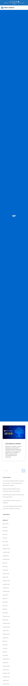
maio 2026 (5, 534)
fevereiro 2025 (6, 573)
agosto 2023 (5, 638)
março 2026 (5, 541)
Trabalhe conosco (20, 3)
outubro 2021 (6, 680)
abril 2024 (5, 609)
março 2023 (5, 655)
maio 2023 (5, 648)
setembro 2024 (6, 591)
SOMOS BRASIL (6, 3)
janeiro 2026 (5, 545)
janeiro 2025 (5, 577)
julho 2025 (5, 563)
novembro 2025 (6, 552)
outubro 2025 (6, 556)
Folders (14, 3)
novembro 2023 (6, 627)
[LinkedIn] (16, 1)
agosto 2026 (5, 524)
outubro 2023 (6, 630)
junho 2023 (5, 645)
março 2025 (5, 570)
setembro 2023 (6, 634)
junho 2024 (5, 602)
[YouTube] (18, 1)
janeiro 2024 (5, 620)
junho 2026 (5, 531)
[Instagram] (14, 1)
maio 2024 (5, 605)
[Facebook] (12, 1)
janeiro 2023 (5, 662)
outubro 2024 (6, 588)
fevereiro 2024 (6, 616)
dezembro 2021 (6, 673)
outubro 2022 (6, 670)
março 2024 (5, 613)
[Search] (23, 470)
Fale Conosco (12, 3)
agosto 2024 (5, 595)
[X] (10, 1)
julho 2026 (5, 527)
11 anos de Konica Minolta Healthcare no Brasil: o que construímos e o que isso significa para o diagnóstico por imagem (13, 483)
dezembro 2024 (6, 581)
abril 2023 (5, 652)
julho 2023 (5, 641)
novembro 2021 (6, 677)
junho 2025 (5, 566)
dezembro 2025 (6, 549)
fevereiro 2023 (6, 659)
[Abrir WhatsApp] (24, 682)
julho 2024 (5, 598)
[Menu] (26, 7)
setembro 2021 (6, 684)
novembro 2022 (6, 666)
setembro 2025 (6, 559)
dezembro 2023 (6, 623)
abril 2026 (5, 538)
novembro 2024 (6, 584)
